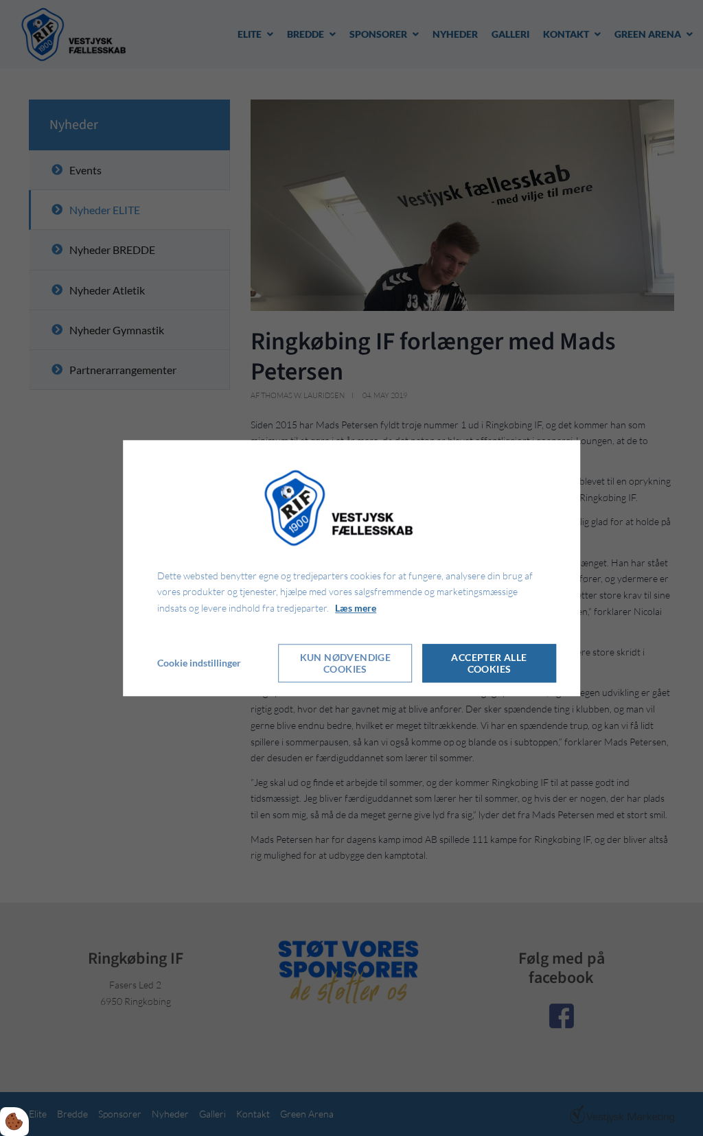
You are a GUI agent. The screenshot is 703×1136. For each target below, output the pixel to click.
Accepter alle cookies (489, 663)
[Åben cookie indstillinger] (14, 1121)
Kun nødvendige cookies (345, 663)
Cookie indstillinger (199, 663)
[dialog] (351, 568)
